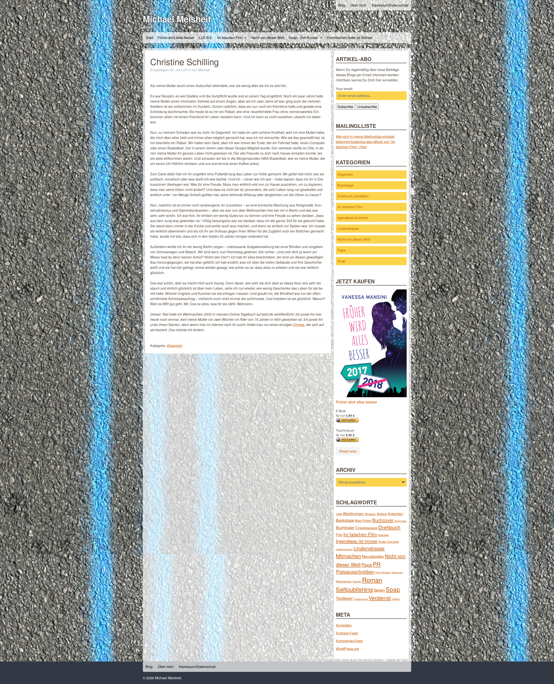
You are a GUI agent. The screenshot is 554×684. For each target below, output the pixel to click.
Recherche (397, 572)
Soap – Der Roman (303, 37)
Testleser (344, 598)
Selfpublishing (354, 589)
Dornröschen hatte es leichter (349, 37)
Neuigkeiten (373, 556)
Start (149, 37)
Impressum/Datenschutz (390, 5)
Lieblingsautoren (344, 549)
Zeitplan (396, 599)
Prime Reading (383, 572)
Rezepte (357, 581)
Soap (341, 260)
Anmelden (344, 625)
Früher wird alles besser (176, 37)
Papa (341, 250)
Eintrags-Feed (347, 633)
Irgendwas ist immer (352, 217)
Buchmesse (400, 521)
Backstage (345, 185)
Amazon (370, 514)
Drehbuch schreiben (353, 196)
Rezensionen (344, 581)
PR (377, 564)
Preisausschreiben (355, 571)
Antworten (395, 513)
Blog (341, 5)
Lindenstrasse (348, 228)
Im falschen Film (229, 37)
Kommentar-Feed (349, 640)
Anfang (382, 513)
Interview (383, 535)
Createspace (366, 527)
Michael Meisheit (177, 19)
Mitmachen (348, 556)
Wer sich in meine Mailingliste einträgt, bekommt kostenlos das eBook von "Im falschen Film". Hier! (365, 141)
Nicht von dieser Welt (267, 37)
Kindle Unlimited (388, 542)
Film (339, 534)
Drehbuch (389, 527)
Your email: (344, 88)
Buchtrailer (345, 527)
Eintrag (298, 324)
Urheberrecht (361, 599)
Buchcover (383, 520)
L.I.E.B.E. (206, 37)
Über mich (358, 5)
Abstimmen (353, 513)
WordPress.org (347, 648)
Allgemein (174, 345)
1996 (339, 514)
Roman (372, 579)
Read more (347, 451)
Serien (379, 590)
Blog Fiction (363, 520)
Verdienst (380, 598)
